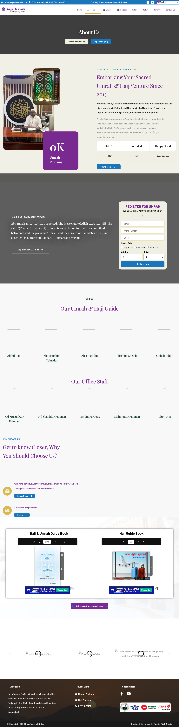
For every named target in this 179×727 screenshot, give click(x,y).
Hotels (134, 10)
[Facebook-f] (148, 2)
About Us (91, 10)
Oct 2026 (153, 247)
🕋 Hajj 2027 (122, 10)
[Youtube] (152, 2)
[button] (10, 654)
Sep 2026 (140, 247)
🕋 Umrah (107, 10)
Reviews (157, 10)
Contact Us (170, 10)
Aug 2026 (128, 247)
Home (79, 10)
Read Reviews (163, 156)
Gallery (145, 10)
